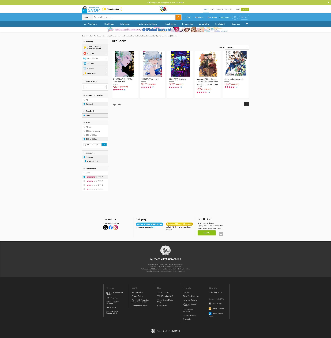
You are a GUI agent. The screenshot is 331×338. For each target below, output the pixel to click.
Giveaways (235, 24)
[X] (105, 227)
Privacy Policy (137, 296)
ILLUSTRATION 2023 (177, 79)
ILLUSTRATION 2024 (150, 79)
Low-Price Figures (90, 24)
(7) (181, 87)
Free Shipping (171, 24)
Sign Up (245, 9)
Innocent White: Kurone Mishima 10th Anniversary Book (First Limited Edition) (207, 81)
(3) (153, 87)
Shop (206, 9)
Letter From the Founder (112, 303)
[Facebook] (110, 227)
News (212, 9)
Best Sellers (212, 17)
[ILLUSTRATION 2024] (152, 64)
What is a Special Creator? (190, 305)
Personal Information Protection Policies (140, 301)
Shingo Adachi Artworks (234, 79)
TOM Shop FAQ (163, 292)
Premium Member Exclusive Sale (94, 47)
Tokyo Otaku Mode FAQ (165, 301)
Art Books (119, 41)
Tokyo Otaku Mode (163, 9)
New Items (199, 17)
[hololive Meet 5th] (165, 29)
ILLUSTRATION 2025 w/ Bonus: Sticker (123, 80)
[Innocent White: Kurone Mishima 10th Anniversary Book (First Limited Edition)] (208, 64)
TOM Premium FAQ (165, 296)
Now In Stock (220, 24)
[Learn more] (100, 48)
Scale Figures (125, 24)
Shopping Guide (114, 9)
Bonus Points (204, 24)
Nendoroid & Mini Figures (147, 24)
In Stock (90, 63)
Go (104, 145)
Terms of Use (137, 292)
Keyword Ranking (190, 300)
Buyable (90, 68)
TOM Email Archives (191, 296)
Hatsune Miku (187, 24)
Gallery (219, 9)
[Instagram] (116, 227)
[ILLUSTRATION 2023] (180, 64)
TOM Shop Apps (215, 292)
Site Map (186, 292)
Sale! (189, 17)
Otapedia (228, 9)
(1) (125, 90)
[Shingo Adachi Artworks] (236, 64)
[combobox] (134, 17)
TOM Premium (112, 298)
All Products (225, 17)
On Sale (90, 53)
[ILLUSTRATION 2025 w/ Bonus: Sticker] (125, 64)
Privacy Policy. (159, 330)
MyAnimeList (217, 304)
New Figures (109, 24)
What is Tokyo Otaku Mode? (114, 293)
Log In (238, 9)
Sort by (221, 47)
